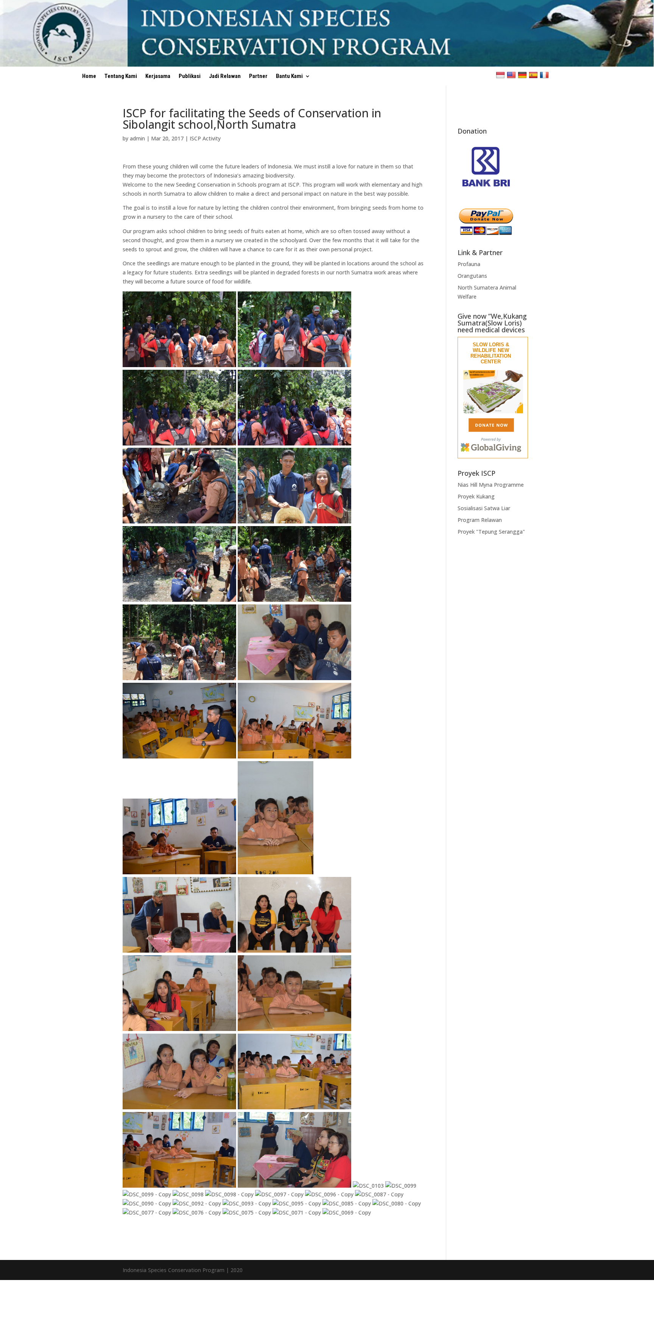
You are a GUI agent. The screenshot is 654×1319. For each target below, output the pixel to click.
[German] (523, 75)
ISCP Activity (205, 138)
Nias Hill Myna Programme (491, 484)
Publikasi (190, 76)
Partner (258, 76)
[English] (512, 75)
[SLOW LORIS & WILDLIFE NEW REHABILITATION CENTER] (493, 411)
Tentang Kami (120, 76)
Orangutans (472, 275)
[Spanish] (534, 75)
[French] (545, 75)
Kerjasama (157, 76)
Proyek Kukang (476, 496)
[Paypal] (486, 233)
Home (89, 76)
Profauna (469, 264)
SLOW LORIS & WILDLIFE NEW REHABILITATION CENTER (490, 353)
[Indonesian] (501, 75)
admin (137, 138)
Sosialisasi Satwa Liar (484, 508)
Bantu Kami (289, 76)
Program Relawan (480, 519)
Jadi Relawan (225, 76)
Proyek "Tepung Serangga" (491, 531)
